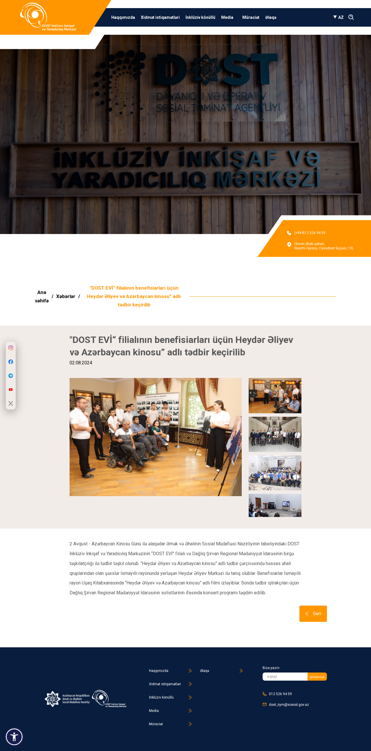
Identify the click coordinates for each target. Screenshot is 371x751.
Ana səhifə (42, 296)
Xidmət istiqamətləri (160, 17)
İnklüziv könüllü (200, 17)
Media (227, 17)
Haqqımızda (123, 17)
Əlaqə (270, 17)
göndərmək (317, 677)
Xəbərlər (65, 296)
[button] (14, 736)
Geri (317, 613)
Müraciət (250, 17)
